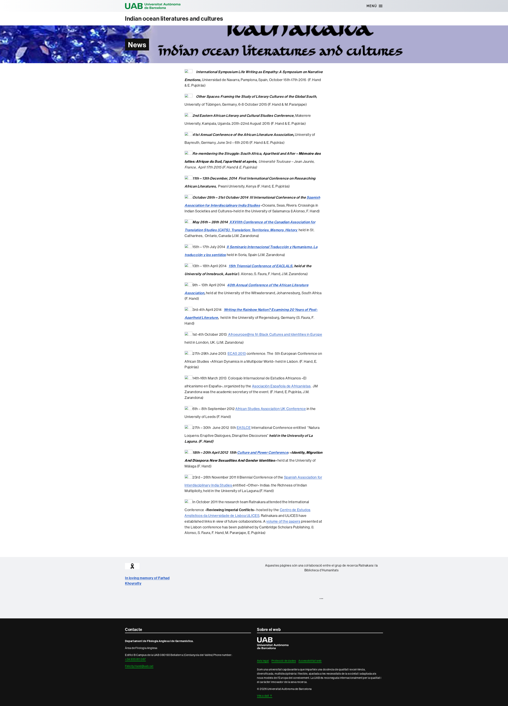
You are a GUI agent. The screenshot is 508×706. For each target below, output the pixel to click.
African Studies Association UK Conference (270, 408)
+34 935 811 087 (135, 659)
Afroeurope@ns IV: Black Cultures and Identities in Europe (275, 334)
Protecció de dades (283, 660)
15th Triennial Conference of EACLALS (260, 266)
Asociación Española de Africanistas (281, 386)
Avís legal (263, 660)
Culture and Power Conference (262, 452)
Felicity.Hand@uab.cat (139, 666)
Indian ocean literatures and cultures (174, 18)
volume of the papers (283, 521)
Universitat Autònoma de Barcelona (153, 6)
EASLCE (244, 427)
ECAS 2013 (237, 353)
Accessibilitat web (310, 660)
